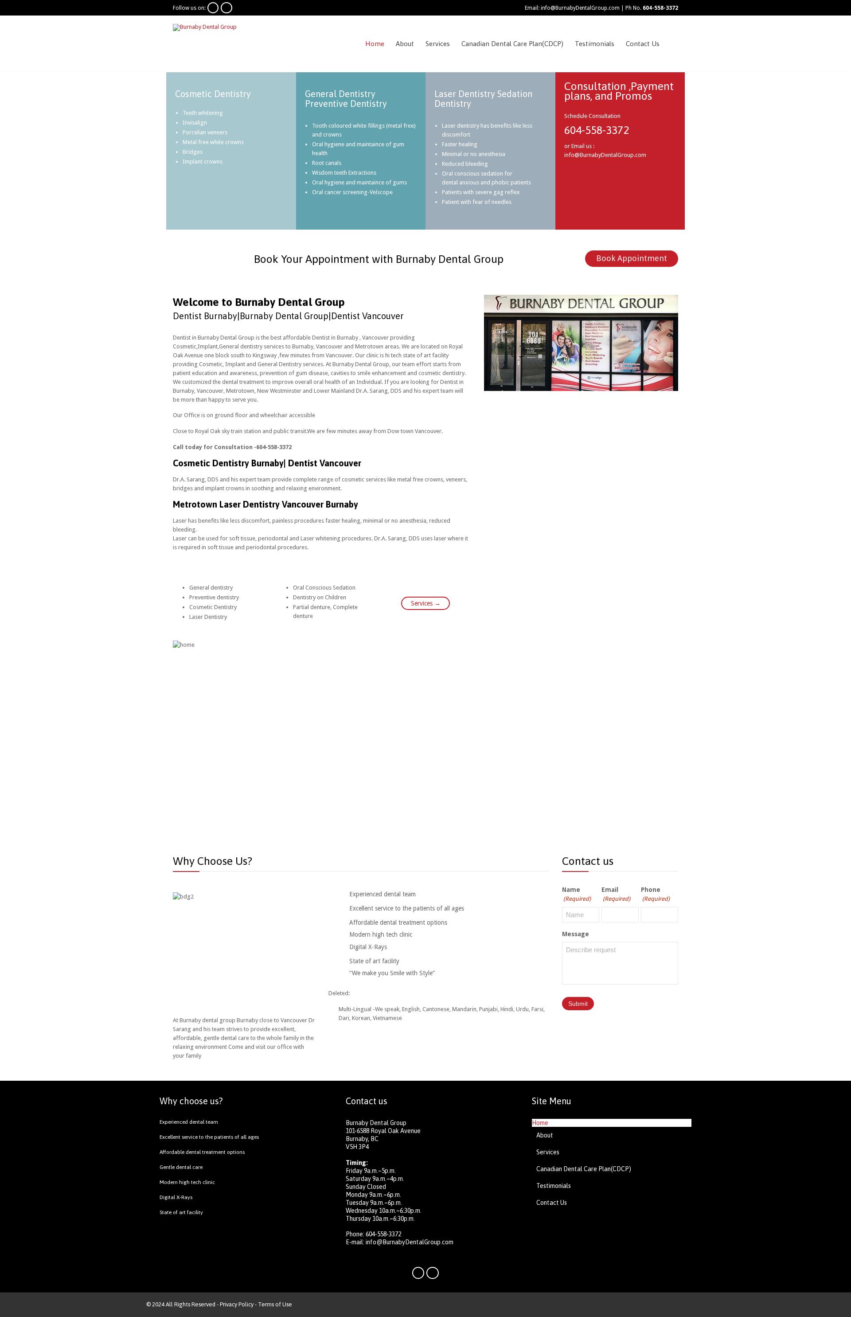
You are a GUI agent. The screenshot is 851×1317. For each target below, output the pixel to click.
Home (540, 1122)
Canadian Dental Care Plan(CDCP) (583, 1168)
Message (575, 934)
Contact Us (551, 1202)
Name (576, 894)
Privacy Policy (237, 1304)
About (544, 1135)
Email (615, 894)
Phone (655, 894)
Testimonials (553, 1185)
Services (547, 1152)
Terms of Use (275, 1304)
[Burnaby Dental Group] (217, 27)
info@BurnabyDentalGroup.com (409, 1242)
